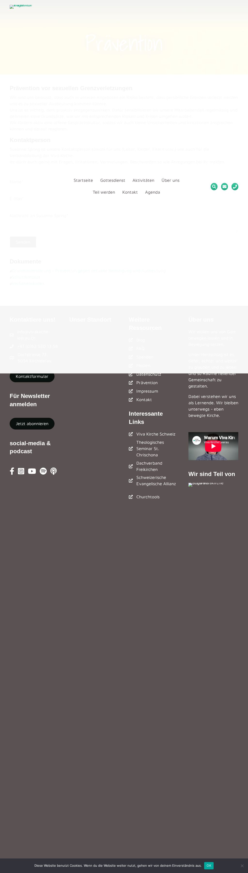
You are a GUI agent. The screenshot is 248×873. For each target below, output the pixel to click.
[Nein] (242, 865)
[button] (32, 423)
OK (209, 865)
